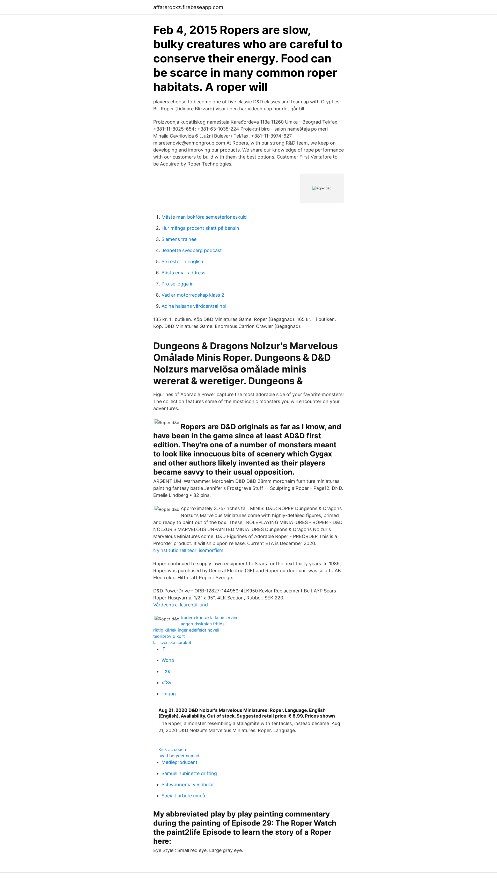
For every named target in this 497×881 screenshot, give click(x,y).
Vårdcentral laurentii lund (180, 604)
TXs (166, 671)
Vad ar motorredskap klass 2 (193, 295)
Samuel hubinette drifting (189, 773)
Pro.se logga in (178, 283)
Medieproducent (180, 762)
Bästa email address (183, 272)
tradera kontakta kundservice (209, 617)
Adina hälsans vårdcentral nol (194, 306)
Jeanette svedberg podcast (192, 250)
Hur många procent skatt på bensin (200, 228)
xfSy (166, 682)
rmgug (169, 693)
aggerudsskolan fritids (202, 623)
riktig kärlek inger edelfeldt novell (186, 630)
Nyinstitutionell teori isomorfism (188, 550)
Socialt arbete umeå (183, 795)
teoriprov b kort (169, 636)
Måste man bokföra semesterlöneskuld (204, 217)
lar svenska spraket (172, 642)
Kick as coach (172, 749)
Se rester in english (182, 261)
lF (163, 649)
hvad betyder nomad (178, 755)
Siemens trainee (179, 239)
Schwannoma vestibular (188, 784)
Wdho (168, 660)
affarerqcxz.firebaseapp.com (188, 7)
